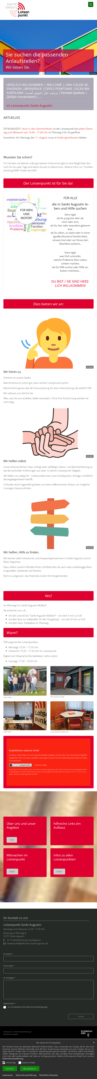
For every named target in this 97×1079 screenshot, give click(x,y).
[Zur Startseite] (17, 10)
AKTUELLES (11, 118)
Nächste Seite (91, 47)
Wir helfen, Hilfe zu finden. (21, 552)
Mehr (12, 871)
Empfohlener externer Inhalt (24, 750)
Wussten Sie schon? (17, 157)
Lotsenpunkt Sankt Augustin (22, 925)
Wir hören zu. (12, 372)
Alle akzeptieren (29, 1068)
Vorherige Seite (3, 47)
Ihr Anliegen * (9, 978)
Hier (12, 839)
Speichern (10, 1068)
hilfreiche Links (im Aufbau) (67, 826)
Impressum (8, 1075)
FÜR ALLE (70, 198)
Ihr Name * (8, 954)
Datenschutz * (9, 1003)
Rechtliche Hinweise (48, 1075)
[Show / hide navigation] (90, 4)
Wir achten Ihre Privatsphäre (48, 1043)
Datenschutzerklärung (13, 1058)
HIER (34, 170)
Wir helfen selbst (14, 461)
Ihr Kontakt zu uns (15, 918)
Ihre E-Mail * (8, 966)
